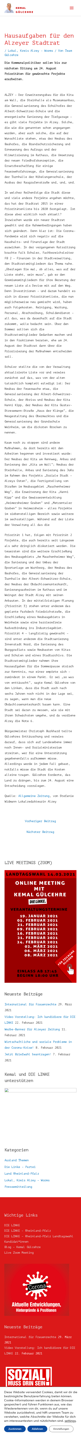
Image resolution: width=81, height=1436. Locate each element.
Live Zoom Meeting (19, 1252)
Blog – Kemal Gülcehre (22, 1247)
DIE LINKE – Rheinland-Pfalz (27, 1230)
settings (70, 1421)
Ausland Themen (17, 1160)
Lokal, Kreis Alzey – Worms (27, 1180)
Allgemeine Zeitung (33, 796)
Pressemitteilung (18, 1186)
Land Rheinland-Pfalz (22, 1173)
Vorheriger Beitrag (40, 821)
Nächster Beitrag (40, 832)
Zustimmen (14, 1429)
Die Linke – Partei (20, 1167)
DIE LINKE (12, 1225)
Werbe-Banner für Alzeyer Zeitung (32, 1029)
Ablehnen (37, 1429)
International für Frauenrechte (30, 1004)
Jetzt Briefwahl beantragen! (28, 1054)
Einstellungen (61, 1429)
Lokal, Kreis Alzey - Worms (30, 50)
